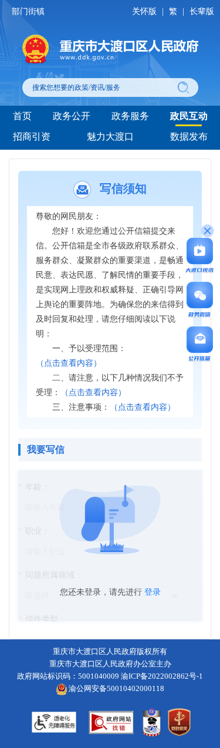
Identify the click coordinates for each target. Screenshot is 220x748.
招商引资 (31, 136)
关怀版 (144, 11)
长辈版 (201, 11)
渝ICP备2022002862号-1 (162, 676)
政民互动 (189, 116)
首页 (22, 116)
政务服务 (130, 116)
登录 (152, 592)
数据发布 (189, 136)
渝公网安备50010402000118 (115, 688)
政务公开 (71, 116)
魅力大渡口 (110, 136)
